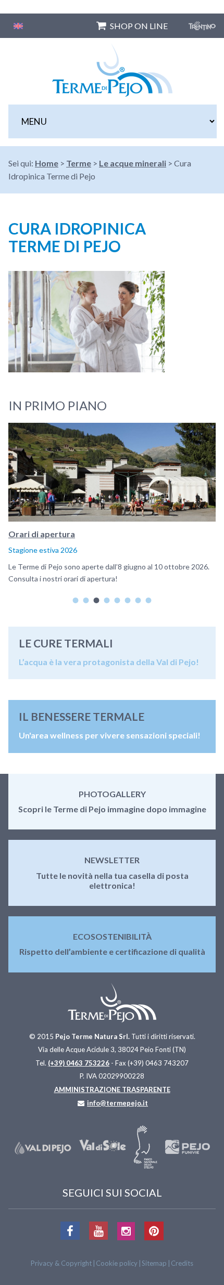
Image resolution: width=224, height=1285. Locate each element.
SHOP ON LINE (139, 26)
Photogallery (112, 794)
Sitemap (154, 1263)
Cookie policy (117, 1263)
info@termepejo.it (117, 1103)
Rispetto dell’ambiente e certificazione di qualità (112, 951)
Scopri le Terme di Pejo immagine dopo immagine (112, 809)
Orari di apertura (41, 534)
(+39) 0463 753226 (78, 1063)
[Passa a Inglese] (18, 26)
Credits (182, 1263)
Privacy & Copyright (61, 1263)
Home (46, 163)
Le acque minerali (132, 163)
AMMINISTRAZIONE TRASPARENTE (112, 1089)
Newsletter (112, 860)
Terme (78, 163)
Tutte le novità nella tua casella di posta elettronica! (112, 880)
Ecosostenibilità (112, 936)
